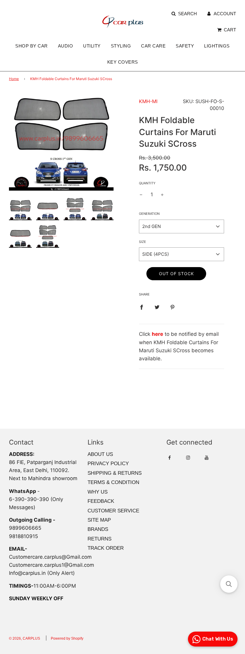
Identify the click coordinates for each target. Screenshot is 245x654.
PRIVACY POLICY (108, 463)
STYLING (121, 45)
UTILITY (92, 45)
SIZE (142, 242)
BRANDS (98, 529)
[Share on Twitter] (157, 306)
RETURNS (99, 539)
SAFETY (185, 45)
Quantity (147, 183)
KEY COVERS (122, 62)
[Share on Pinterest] (173, 306)
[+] (162, 194)
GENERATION (149, 214)
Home (14, 78)
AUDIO (65, 45)
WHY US (98, 492)
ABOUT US (100, 454)
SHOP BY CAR (31, 45)
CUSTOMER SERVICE (113, 511)
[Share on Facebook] (141, 306)
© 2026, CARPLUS (24, 638)
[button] (229, 584)
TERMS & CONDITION (113, 482)
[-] (141, 194)
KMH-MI (148, 101)
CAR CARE (153, 45)
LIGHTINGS (217, 45)
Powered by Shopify (67, 638)
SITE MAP (99, 520)
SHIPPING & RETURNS (115, 473)
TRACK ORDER (106, 548)
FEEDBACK (101, 501)
